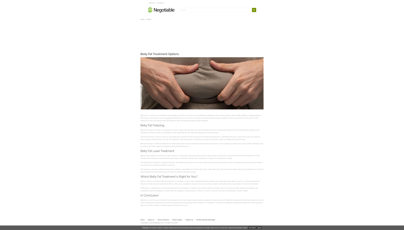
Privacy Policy (177, 220)
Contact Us (160, 3)
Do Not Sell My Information (205, 220)
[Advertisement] (202, 36)
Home (142, 19)
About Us (152, 3)
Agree (259, 228)
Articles (148, 19)
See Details (252, 228)
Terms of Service (163, 220)
